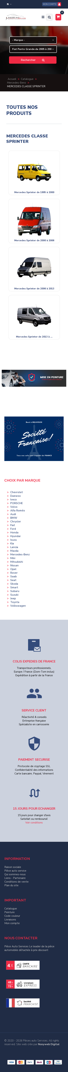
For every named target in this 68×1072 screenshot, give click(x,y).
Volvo (13, 507)
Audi (13, 514)
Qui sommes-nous (15, 874)
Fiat (12, 525)
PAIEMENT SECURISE (34, 760)
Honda (14, 532)
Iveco (13, 499)
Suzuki (14, 595)
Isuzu (13, 540)
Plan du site (11, 885)
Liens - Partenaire (15, 878)
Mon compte (12, 923)
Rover (14, 573)
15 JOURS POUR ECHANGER (34, 809)
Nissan (14, 565)
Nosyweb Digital (48, 1044)
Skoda (14, 584)
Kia (12, 543)
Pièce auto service (15, 870)
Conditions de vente (16, 881)
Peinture (9, 912)
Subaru (14, 591)
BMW (13, 518)
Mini (12, 558)
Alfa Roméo (17, 510)
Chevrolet (16, 492)
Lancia (14, 547)
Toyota (14, 602)
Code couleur (12, 916)
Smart (14, 587)
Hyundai (15, 536)
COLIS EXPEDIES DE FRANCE (34, 661)
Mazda (14, 551)
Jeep (13, 598)
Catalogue (10, 908)
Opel (13, 569)
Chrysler (15, 521)
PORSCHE (16, 503)
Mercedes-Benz (20, 554)
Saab (13, 576)
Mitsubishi (16, 562)
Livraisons (10, 919)
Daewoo (15, 496)
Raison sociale (12, 867)
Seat (13, 580)
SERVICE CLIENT (34, 710)
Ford (13, 529)
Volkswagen (18, 606)
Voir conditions (34, 822)
